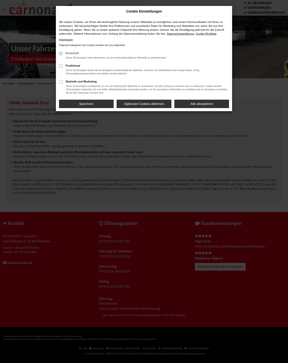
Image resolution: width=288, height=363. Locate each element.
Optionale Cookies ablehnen (144, 104)
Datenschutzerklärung (180, 33)
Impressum (66, 39)
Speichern (86, 104)
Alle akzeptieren (201, 104)
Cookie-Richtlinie (206, 33)
